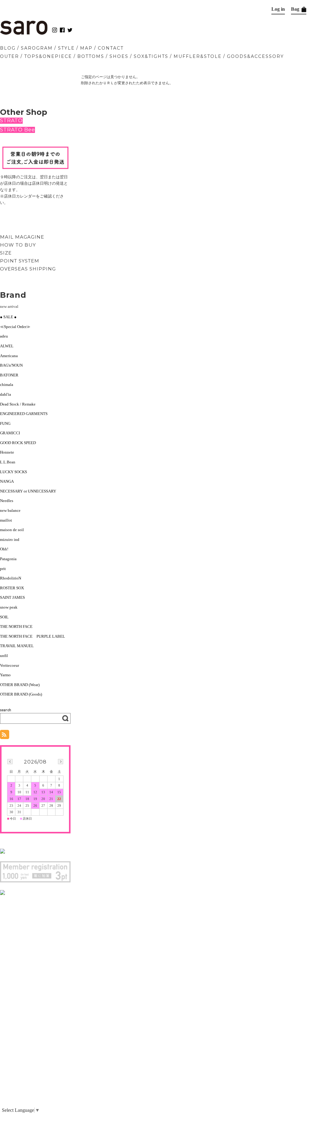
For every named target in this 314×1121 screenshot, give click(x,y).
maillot (6, 520)
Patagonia (8, 559)
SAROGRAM (37, 48)
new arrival (9, 306)
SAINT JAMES (12, 597)
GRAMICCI (10, 433)
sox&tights (151, 56)
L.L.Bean (7, 462)
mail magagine (22, 237)
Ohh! (4, 549)
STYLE (66, 48)
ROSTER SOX (12, 588)
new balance (10, 510)
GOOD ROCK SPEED (18, 442)
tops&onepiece (48, 56)
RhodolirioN (10, 578)
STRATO (11, 120)
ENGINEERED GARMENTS (26, 413)
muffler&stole (198, 56)
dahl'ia (5, 394)
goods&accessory (255, 56)
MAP (86, 48)
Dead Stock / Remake (18, 404)
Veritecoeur (9, 665)
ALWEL (6, 346)
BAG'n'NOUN (11, 365)
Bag (296, 9)
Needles (6, 500)
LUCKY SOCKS (13, 472)
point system (19, 261)
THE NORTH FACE (16, 626)
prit (3, 568)
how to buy (18, 245)
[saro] (24, 33)
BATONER (9, 375)
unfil (4, 655)
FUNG (7, 423)
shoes (118, 56)
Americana (9, 355)
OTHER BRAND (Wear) (20, 684)
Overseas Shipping (28, 269)
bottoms (90, 56)
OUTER (9, 56)
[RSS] (4, 735)
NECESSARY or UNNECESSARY (28, 491)
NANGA (7, 481)
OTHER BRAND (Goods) (21, 694)
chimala (6, 384)
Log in (278, 9)
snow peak (8, 607)
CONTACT (111, 48)
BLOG (8, 48)
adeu (4, 336)
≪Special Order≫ (15, 326)
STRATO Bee (17, 130)
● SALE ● (8, 317)
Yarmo (5, 675)
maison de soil (12, 529)
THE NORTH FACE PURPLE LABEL (32, 636)
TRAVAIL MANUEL (17, 646)
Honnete (7, 452)
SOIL (4, 617)
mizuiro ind (9, 539)
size (6, 253)
